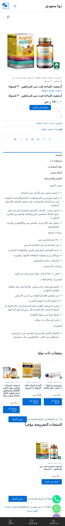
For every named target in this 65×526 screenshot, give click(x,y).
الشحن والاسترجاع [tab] (53, 178)
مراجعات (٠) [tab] (56, 160)
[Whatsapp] (56, 509)
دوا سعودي (53, 6)
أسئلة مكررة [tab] (56, 172)
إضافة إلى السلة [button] (55, 401)
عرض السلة (17, 419)
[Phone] (56, 499)
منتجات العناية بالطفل (44, 77)
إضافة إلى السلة (40, 107)
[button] (8, 17)
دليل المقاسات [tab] (55, 166)
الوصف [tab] (58, 155)
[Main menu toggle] (15, 6)
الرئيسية (58, 77)
